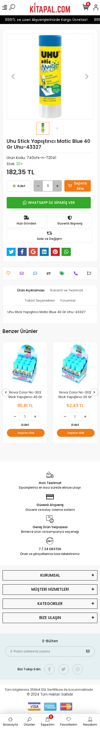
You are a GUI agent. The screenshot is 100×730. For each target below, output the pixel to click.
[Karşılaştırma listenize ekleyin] (49, 273)
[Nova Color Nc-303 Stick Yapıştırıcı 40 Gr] (25, 365)
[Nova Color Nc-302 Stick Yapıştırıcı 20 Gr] (75, 365)
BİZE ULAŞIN (50, 617)
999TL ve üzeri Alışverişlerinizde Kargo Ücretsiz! (44, 19)
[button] (13, 76)
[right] (94, 392)
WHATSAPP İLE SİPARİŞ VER (51, 202)
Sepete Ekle (80, 186)
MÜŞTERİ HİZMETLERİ (50, 589)
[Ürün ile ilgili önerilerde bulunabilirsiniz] (90, 273)
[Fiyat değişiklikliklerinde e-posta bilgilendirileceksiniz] (63, 273)
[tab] (31, 290)
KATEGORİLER (50, 603)
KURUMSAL (50, 575)
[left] (6, 392)
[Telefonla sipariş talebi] (77, 273)
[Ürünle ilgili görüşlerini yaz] (36, 273)
